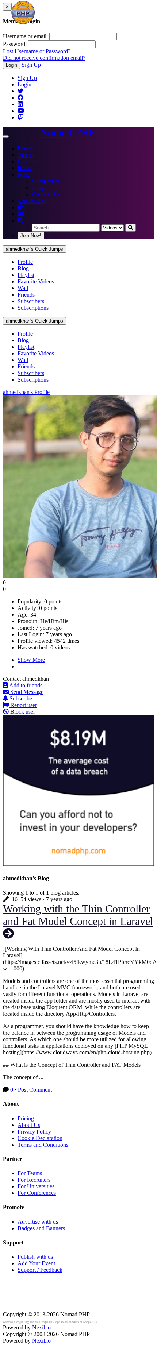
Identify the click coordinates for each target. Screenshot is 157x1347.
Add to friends (25, 685)
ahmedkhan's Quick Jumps (34, 249)
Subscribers (31, 301)
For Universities (36, 1186)
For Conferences (37, 1193)
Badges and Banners (41, 1228)
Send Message (26, 692)
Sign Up (31, 65)
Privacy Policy (34, 1131)
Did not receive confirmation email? (44, 58)
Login (11, 65)
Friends (26, 295)
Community (46, 194)
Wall (23, 288)
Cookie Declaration (40, 1138)
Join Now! (30, 235)
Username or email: (25, 36)
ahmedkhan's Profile (26, 392)
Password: (15, 44)
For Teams (30, 1173)
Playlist (26, 275)
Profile (25, 262)
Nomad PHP (67, 133)
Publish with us (35, 1257)
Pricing (26, 1118)
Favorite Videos (36, 281)
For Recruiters (34, 1180)
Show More (31, 660)
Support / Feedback (40, 1270)
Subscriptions (33, 308)
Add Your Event (36, 1263)
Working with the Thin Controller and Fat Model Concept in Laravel (78, 915)
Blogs (39, 188)
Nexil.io (41, 1327)
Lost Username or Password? (36, 51)
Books (25, 168)
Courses (27, 161)
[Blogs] (20, 207)
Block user (22, 712)
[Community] (21, 214)
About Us (29, 1125)
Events (25, 148)
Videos (26, 155)
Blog (23, 268)
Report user (23, 705)
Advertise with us (38, 1222)
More (24, 174)
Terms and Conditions (43, 1145)
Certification (46, 181)
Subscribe (20, 698)
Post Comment (35, 1090)
